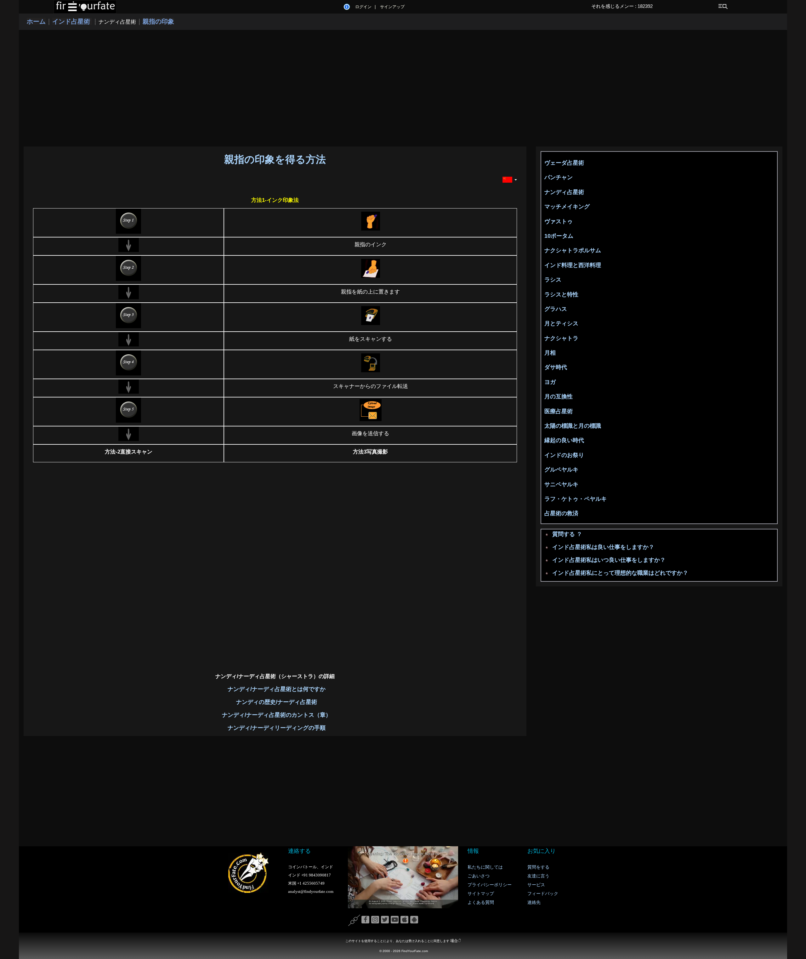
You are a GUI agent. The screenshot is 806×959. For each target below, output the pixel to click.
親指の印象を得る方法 (275, 159)
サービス (536, 884)
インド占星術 (72, 21)
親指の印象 (158, 21)
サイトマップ (481, 893)
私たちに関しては (485, 867)
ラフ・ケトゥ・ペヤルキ (575, 499)
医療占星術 (558, 411)
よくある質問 (481, 902)
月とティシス (561, 323)
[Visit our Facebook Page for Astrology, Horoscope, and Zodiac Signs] (365, 920)
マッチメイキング (567, 206)
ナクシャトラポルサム (572, 250)
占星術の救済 (561, 513)
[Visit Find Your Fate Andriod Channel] (414, 920)
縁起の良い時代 (564, 440)
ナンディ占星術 (564, 192)
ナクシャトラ (561, 338)
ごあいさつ (479, 876)
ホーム (36, 21)
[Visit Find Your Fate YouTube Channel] (395, 920)
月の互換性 (558, 396)
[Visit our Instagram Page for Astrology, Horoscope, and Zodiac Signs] (375, 920)
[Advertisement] (403, 88)
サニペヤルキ (561, 484)
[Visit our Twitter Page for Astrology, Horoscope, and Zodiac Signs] (385, 920)
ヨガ (550, 382)
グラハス (555, 309)
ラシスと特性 (561, 294)
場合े (455, 941)
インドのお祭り (564, 455)
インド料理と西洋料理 (572, 265)
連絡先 (534, 902)
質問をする (538, 867)
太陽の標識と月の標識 (572, 426)
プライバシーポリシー (490, 884)
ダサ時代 (555, 367)
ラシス (552, 280)
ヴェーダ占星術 (564, 163)
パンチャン (558, 177)
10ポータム (558, 236)
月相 (550, 353)
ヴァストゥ (558, 221)
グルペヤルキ (561, 469)
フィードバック (542, 893)
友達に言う (538, 876)
